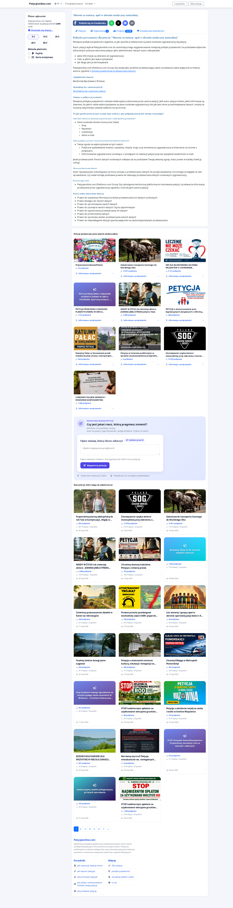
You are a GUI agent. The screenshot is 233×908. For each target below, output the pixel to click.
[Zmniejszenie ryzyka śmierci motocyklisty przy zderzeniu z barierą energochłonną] (185, 347)
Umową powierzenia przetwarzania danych (113, 71)
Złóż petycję (196, 4)
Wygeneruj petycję (97, 465)
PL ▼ (59, 4)
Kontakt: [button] (89, 4)
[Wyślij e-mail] (125, 23)
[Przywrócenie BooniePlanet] (95, 258)
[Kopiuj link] (132, 23)
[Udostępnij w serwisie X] (118, 23)
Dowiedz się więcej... (42, 30)
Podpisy (123, 30)
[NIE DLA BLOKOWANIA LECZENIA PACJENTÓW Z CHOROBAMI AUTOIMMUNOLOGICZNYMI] (185, 259)
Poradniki (79, 860)
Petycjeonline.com (40, 3)
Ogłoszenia (100, 30)
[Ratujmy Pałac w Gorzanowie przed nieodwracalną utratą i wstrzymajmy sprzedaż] (95, 347)
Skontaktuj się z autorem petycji (89, 91)
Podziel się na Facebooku (92, 23)
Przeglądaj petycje (74, 4)
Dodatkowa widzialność (152, 30)
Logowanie (179, 4)
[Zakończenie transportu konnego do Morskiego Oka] (140, 259)
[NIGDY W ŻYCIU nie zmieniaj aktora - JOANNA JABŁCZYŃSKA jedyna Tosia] (140, 303)
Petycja (82, 30)
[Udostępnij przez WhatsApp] (111, 23)
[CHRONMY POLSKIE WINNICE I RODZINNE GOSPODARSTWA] (95, 391)
